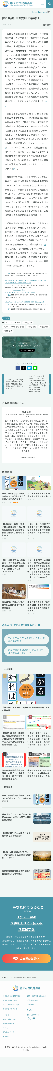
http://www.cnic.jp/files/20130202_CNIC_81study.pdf (24, 302)
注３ (14, 169)
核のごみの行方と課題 (11, 1004)
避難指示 (8, 331)
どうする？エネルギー (11, 1009)
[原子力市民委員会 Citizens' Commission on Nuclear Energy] (17, 4)
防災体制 (44, 327)
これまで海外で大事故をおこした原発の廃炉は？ (26, 639)
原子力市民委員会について (36, 996)
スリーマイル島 (14, 322)
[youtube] (33, 1018)
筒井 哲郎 (26, 411)
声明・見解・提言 (9, 1019)
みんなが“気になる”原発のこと (19, 625)
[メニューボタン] (42, 4)
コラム (6, 318)
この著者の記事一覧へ (26, 457)
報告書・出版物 (8, 1023)
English (30, 1010)
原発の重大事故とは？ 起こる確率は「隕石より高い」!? (25, 651)
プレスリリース (8, 1032)
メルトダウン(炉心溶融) (14, 327)
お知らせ (6, 1036)
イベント (6, 1015)
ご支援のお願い (32, 1000)
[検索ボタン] (49, 4)
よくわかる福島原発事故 (12, 996)
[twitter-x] (29, 1018)
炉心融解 (32, 327)
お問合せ (30, 1004)
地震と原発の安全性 (10, 1000)
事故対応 (28, 322)
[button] (18, 368)
